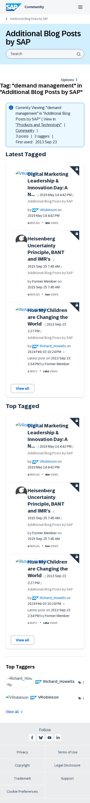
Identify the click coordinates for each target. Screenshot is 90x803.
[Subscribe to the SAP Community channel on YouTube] (49, 738)
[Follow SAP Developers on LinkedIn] (58, 738)
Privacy (22, 752)
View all (22, 388)
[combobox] (45, 54)
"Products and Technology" (39, 125)
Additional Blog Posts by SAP (29, 19)
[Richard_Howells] (42, 687)
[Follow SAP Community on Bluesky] (41, 738)
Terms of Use (68, 752)
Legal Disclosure (67, 765)
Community (34, 7)
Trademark (22, 778)
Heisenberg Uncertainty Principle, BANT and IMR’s (46, 252)
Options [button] (67, 80)
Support (67, 778)
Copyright (22, 765)
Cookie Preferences (22, 791)
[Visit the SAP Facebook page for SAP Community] (32, 738)
